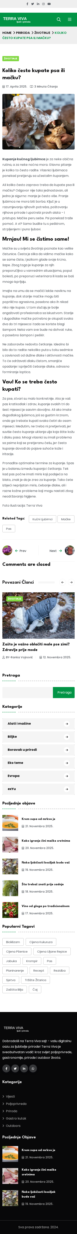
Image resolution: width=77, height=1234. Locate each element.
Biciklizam (13, 942)
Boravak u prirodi (22, 749)
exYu (12, 789)
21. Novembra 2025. (39, 826)
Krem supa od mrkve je (38, 819)
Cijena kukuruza (41, 942)
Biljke (12, 736)
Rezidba (60, 970)
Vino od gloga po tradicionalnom (45, 906)
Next (53, 551)
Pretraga (11, 676)
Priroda (23, 32)
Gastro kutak (16, 1118)
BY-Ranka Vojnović (19, 657)
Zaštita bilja (14, 989)
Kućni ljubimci (43, 519)
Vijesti (10, 1096)
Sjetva (10, 980)
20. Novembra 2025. (39, 848)
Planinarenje (15, 970)
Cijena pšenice (17, 951)
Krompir (32, 961)
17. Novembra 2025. (39, 913)
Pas (8, 529)
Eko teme (15, 762)
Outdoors (13, 1126)
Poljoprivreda (16, 1104)
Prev (23, 551)
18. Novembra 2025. (39, 892)
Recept (38, 970)
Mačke (66, 519)
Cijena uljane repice (52, 951)
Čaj (35, 989)
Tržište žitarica (35, 980)
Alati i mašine (19, 723)
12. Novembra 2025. (57, 657)
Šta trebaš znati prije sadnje (43, 884)
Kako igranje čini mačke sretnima (46, 841)
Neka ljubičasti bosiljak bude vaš (46, 862)
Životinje (42, 32)
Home (6, 32)
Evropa (14, 776)
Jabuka (11, 961)
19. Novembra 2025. (39, 870)
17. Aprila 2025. (16, 87)
